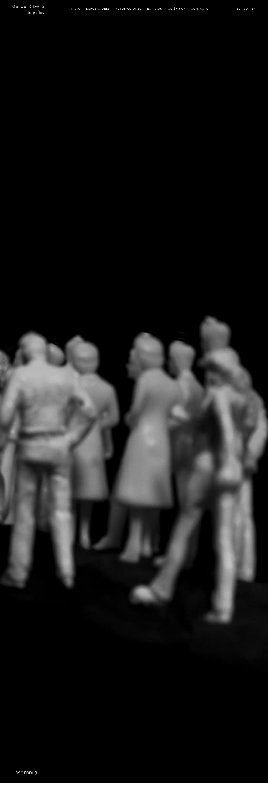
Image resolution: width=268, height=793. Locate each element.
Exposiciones (98, 8)
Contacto (200, 8)
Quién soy (177, 8)
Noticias (154, 8)
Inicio (75, 8)
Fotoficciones (128, 8)
